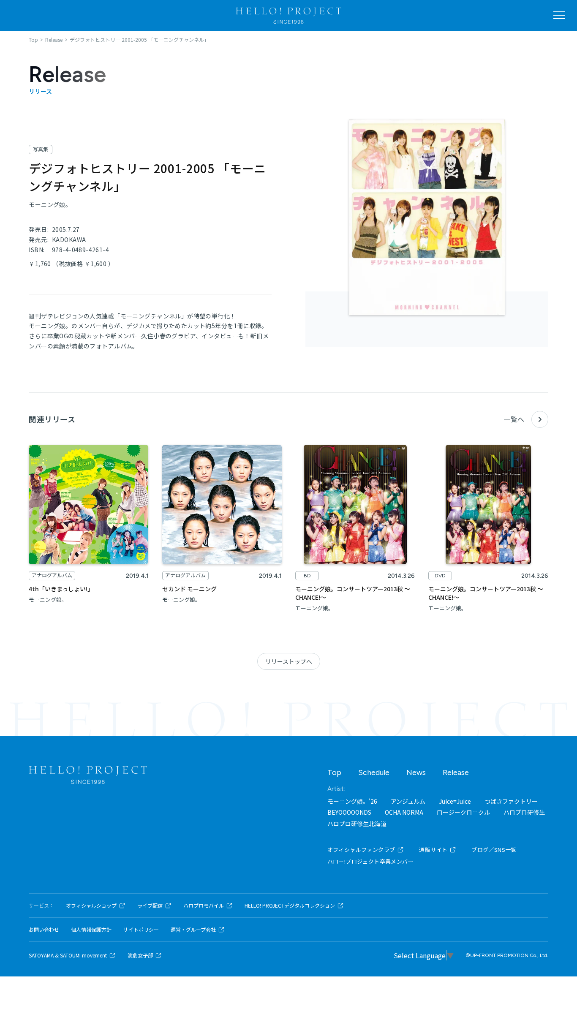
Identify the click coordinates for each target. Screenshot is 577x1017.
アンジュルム (408, 801)
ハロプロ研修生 (524, 812)
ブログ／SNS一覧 (494, 850)
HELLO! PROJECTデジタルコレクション (290, 905)
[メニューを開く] (559, 15)
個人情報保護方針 (91, 929)
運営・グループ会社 (193, 929)
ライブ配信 (150, 905)
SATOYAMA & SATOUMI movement (68, 955)
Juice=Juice (455, 801)
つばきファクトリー (511, 801)
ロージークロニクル (463, 812)
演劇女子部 (140, 955)
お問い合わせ (44, 929)
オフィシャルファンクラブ (361, 850)
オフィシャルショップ (91, 905)
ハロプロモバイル (203, 905)
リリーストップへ (288, 661)
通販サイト (433, 850)
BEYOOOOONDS (349, 812)
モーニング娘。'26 (352, 801)
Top (334, 772)
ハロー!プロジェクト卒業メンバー (370, 861)
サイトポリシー (141, 929)
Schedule (373, 772)
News (416, 772)
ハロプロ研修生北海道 (356, 823)
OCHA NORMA (404, 812)
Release (456, 772)
